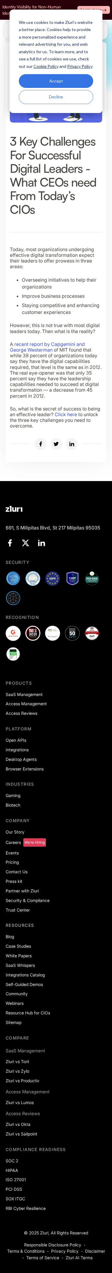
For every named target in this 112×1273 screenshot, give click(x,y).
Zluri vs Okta (18, 1124)
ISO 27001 (16, 1179)
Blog (10, 936)
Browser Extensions (25, 768)
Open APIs (16, 740)
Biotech (13, 805)
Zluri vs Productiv (22, 1080)
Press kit (14, 881)
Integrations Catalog (25, 974)
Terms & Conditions (26, 1251)
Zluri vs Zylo (17, 1071)
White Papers (19, 955)
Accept (56, 80)
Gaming (13, 795)
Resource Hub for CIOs (28, 1012)
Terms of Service (42, 1257)
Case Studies (18, 946)
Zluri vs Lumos (20, 1102)
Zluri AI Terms (79, 1257)
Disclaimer (95, 1251)
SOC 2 (12, 1160)
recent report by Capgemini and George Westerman (47, 347)
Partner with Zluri (22, 890)
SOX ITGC (15, 1198)
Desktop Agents (21, 759)
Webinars (15, 1003)
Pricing (12, 862)
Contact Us (16, 871)
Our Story (15, 831)
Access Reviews (21, 713)
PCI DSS (14, 1189)
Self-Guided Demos (24, 984)
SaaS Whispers (20, 965)
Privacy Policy (65, 1251)
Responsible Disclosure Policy (52, 1244)
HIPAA (12, 1170)
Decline (56, 96)
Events (12, 852)
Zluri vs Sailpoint (21, 1133)
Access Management (26, 703)
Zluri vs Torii (17, 1061)
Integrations (17, 749)
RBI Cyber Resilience (26, 1208)
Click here (66, 414)
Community (17, 993)
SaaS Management (24, 694)
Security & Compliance (28, 900)
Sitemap (14, 1022)
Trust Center (18, 909)
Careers (13, 842)
